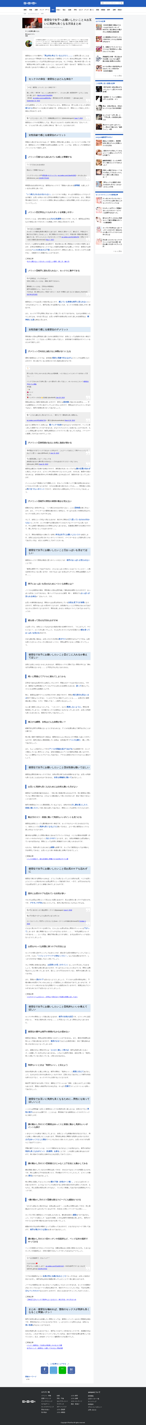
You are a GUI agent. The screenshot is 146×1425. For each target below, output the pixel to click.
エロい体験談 (61, 1412)
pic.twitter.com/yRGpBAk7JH (36, 420)
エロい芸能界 (61, 1409)
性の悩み (44, 1412)
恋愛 (36, 10)
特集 (30, 10)
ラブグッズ (60, 1404)
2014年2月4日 (42, 1269)
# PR (27, 1379)
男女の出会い (45, 1409)
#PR (42, 13)
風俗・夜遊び (75, 1404)
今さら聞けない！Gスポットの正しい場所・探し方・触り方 (48, 261)
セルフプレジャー (62, 1401)
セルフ (81, 10)
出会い (59, 10)
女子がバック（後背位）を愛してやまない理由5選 (45, 1348)
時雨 (26, 36)
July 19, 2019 (54, 453)
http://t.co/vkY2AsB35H (44, 95)
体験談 (103, 10)
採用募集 (91, 1396)
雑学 (108, 10)
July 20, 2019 (60, 397)
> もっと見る (118, 75)
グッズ (86, 10)
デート (47, 10)
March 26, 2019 (70, 420)
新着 (25, 10)
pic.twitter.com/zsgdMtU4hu (42, 98)
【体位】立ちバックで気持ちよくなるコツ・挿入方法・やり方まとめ (51, 1299)
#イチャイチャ (53, 175)
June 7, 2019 (78, 118)
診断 (114, 10)
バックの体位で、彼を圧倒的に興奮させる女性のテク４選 (47, 859)
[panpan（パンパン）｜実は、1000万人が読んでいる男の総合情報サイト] (30, 3)
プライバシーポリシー (95, 1407)
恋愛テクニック (46, 1398)
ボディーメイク (62, 1407)
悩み (64, 10)
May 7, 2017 (50, 239)
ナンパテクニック (46, 1401)
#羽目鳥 (44, 175)
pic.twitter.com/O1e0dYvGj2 (55, 1266)
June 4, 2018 (68, 910)
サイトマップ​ (92, 1401)
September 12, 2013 (33, 101)
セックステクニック (33, 13)
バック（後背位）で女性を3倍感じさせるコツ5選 (44, 1345)
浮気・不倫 (60, 1398)
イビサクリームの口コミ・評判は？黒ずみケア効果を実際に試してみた (52, 997)
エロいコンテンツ (76, 1401)
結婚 (69, 10)
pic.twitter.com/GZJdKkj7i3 (70, 237)
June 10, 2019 (43, 464)
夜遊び (120, 10)
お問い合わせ (92, 1410)
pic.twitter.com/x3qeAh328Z (67, 175)
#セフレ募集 (32, 384)
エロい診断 (74, 1398)
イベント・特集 (46, 1395)
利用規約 (91, 1404)
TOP (25, 13)
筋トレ (92, 10)
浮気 (75, 10)
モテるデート (45, 1404)
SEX (53, 10)
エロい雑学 (74, 1395)
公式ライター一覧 (93, 1398)
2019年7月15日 (44, 178)
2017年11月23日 (32, 294)
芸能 (97, 10)
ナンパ (42, 10)
